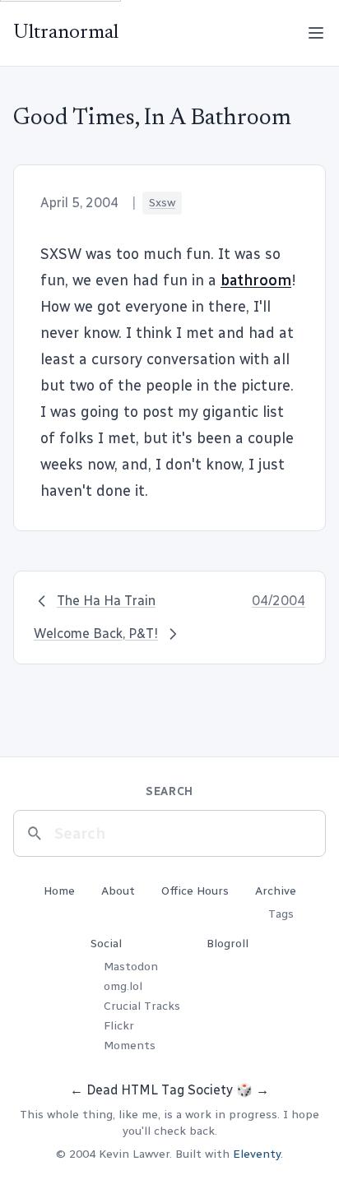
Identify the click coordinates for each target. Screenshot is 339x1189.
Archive (275, 891)
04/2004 (278, 600)
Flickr (119, 1026)
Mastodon (131, 967)
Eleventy (257, 1154)
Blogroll (227, 944)
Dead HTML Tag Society (159, 1090)
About (118, 891)
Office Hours (195, 891)
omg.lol (123, 986)
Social (106, 944)
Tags (281, 914)
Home (59, 891)
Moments (130, 1046)
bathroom (256, 280)
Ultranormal (65, 33)
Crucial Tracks (142, 1006)
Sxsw (162, 203)
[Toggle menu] (316, 33)
